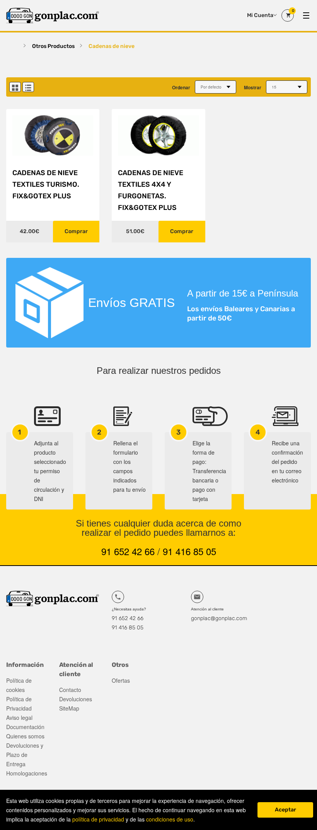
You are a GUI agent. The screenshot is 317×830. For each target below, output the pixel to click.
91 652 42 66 (128, 551)
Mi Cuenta (260, 15)
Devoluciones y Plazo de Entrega (24, 754)
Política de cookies (19, 685)
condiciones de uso (169, 819)
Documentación (25, 727)
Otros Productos (53, 46)
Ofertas (121, 680)
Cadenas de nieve (112, 46)
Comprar (76, 231)
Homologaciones (26, 773)
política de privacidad (98, 819)
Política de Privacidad (19, 703)
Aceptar (285, 809)
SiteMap (69, 708)
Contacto (70, 690)
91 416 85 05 (189, 551)
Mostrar (252, 87)
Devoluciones (75, 699)
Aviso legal (19, 717)
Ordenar (181, 87)
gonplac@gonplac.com (219, 618)
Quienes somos (25, 736)
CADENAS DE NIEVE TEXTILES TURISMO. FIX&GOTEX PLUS (45, 184)
